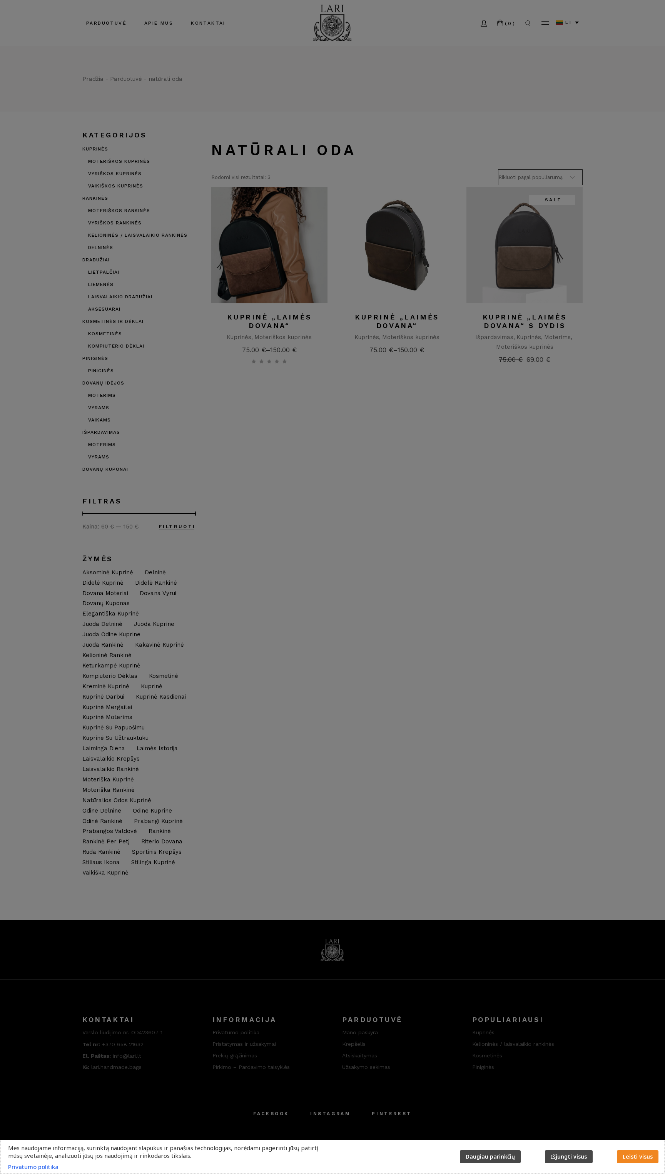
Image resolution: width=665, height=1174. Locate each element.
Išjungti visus (569, 1156)
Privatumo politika (33, 1167)
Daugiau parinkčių (490, 1156)
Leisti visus (638, 1156)
